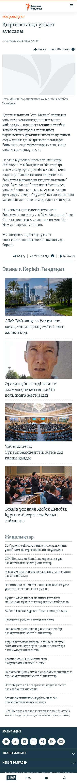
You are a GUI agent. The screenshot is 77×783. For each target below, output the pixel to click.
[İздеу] (64, 778)
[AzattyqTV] (46, 778)
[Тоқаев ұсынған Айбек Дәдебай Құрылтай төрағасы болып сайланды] (38, 485)
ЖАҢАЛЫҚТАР (13, 17)
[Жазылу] (61, 741)
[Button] (40, 49)
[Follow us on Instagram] (33, 741)
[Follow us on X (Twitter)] (15, 741)
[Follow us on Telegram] (42, 741)
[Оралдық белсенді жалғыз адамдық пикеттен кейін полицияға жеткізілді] (38, 360)
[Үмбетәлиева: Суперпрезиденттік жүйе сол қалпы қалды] (38, 422)
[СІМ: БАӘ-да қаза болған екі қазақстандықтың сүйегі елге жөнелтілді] (38, 297)
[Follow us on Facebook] (6, 741)
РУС (28, 778)
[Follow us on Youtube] (24, 741)
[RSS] (51, 741)
